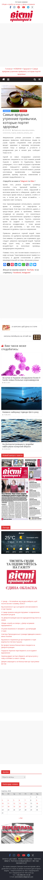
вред (26, 130)
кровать (31, 130)
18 (8, 807)
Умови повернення (25, 859)
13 (20, 803)
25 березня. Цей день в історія (24, 326)
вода (23, 130)
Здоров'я (7, 111)
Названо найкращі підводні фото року (20, 412)
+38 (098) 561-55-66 (23, 875)
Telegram (24, 181)
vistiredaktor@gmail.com (24, 877)
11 (8, 803)
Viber (32, 181)
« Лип (21, 818)
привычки (20, 133)
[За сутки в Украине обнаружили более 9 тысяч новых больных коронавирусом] (21, 354)
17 (2, 807)
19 (14, 807)
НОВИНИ (23, 111)
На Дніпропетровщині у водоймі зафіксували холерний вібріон (18, 445)
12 (14, 803)
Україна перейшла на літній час (17, 336)
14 (25, 803)
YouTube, (30, 270)
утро (31, 133)
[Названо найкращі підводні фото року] (21, 388)
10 (2, 803)
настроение (6, 133)
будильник (17, 130)
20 (20, 807)
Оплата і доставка (9, 859)
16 (37, 803)
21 (25, 807)
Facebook (17, 272)
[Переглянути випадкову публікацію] (39, 79)
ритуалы (26, 133)
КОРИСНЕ (15, 111)
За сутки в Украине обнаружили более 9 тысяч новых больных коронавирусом (21, 378)
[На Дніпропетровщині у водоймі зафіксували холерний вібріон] (21, 420)
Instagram (26, 272)
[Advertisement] (21, 45)
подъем (13, 133)
